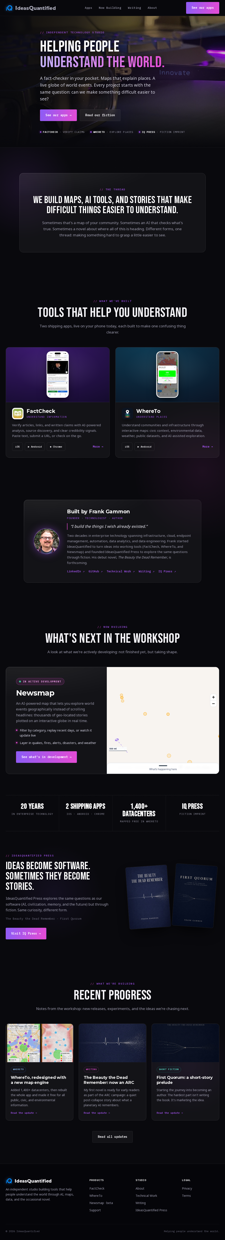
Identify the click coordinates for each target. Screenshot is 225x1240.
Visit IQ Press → (26, 933)
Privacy (187, 1188)
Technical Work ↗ (121, 571)
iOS (17, 446)
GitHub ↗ (96, 571)
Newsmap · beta (101, 1203)
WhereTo (95, 1196)
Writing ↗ (146, 571)
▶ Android (35, 446)
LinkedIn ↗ (76, 571)
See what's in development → (46, 757)
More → (98, 446)
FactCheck (96, 1188)
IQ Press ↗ (167, 571)
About (152, 8)
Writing (134, 8)
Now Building (110, 8)
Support (95, 1210)
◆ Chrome (56, 446)
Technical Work (146, 1196)
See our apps (203, 8)
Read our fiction (100, 115)
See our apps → (58, 115)
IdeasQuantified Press (151, 1210)
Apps (88, 8)
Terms (186, 1196)
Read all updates (112, 1137)
